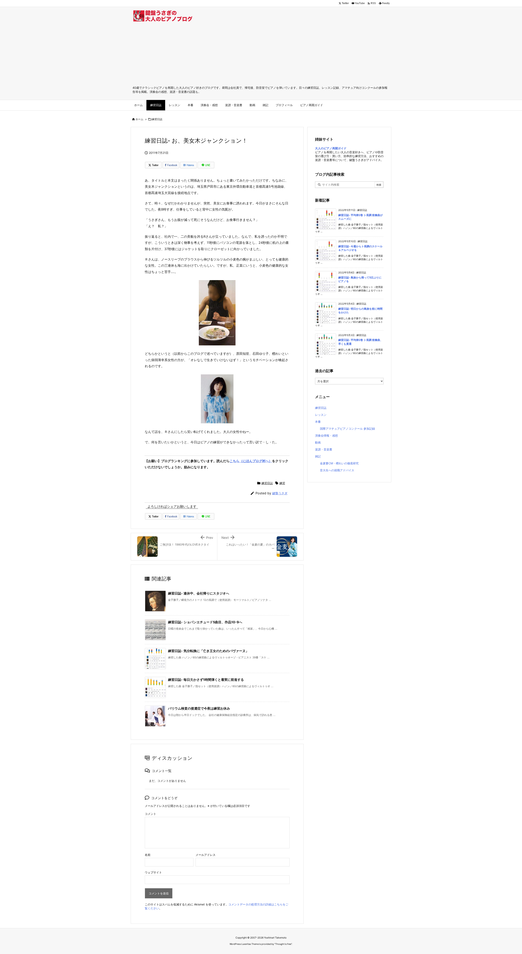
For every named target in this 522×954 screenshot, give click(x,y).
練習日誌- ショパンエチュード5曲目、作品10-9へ (205, 622)
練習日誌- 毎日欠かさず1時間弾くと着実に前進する (206, 680)
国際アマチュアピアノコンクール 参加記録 (347, 428)
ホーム (139, 119)
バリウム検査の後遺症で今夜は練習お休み (199, 708)
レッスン (320, 414)
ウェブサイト (153, 872)
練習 (282, 483)
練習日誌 (157, 119)
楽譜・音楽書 (323, 449)
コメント (150, 813)
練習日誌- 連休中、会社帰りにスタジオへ (198, 593)
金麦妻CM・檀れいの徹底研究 (339, 463)
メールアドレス (206, 854)
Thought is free (283, 944)
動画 (318, 442)
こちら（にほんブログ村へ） (251, 461)
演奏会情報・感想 (326, 435)
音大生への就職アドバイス (337, 470)
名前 (147, 854)
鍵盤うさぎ (280, 493)
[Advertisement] (261, 55)
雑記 (318, 456)
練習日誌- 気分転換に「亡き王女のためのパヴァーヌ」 (208, 651)
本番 (318, 421)
